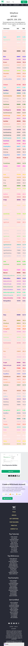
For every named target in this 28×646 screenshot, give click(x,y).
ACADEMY (13, 628)
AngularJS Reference (13, 572)
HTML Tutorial (14, 536)
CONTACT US (14, 529)
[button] (13, 2)
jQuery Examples (13, 595)
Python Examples (13, 587)
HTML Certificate (14, 602)
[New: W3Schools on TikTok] (19, 476)
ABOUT (16, 626)
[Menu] (2, 5)
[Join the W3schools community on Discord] (13, 476)
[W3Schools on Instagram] (17, 476)
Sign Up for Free (7, 498)
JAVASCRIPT (16, 5)
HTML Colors (13, 569)
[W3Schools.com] (14, 508)
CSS (10, 5)
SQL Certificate (14, 608)
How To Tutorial (14, 541)
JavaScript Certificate (14, 605)
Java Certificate (14, 613)
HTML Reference (13, 558)
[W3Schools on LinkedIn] (11, 476)
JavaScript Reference (13, 561)
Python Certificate (14, 609)
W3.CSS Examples (13, 588)
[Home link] (2, 2)
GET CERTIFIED (14, 518)
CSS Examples (13, 582)
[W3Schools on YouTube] (9, 476)
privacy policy (13, 639)
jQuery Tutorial (14, 551)
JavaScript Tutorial (14, 539)
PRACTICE (14, 525)
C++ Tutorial (14, 550)
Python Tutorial (14, 543)
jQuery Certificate (14, 612)
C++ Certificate (14, 614)
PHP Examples (13, 591)
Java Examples (13, 593)
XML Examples (13, 594)
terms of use (15, 638)
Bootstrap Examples (13, 590)
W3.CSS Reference (13, 565)
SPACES (14, 515)
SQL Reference (13, 562)
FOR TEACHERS (14, 522)
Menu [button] (8, 2)
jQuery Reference (13, 573)
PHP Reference (13, 568)
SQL (23, 5)
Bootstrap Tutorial (14, 546)
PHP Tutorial (14, 547)
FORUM (11, 626)
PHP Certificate (14, 610)
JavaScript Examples (13, 583)
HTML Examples (13, 580)
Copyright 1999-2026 (10, 641)
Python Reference (13, 564)
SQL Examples (13, 586)
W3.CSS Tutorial (14, 545)
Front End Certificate (14, 606)
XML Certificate (14, 617)
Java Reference (13, 571)
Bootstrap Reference (13, 567)
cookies (19, 638)
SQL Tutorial (14, 542)
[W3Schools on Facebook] (15, 476)
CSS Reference (13, 560)
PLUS (14, 512)
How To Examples (13, 584)
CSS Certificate (14, 604)
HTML (5, 5)
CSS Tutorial (14, 538)
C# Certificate (14, 616)
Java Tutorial (14, 549)
